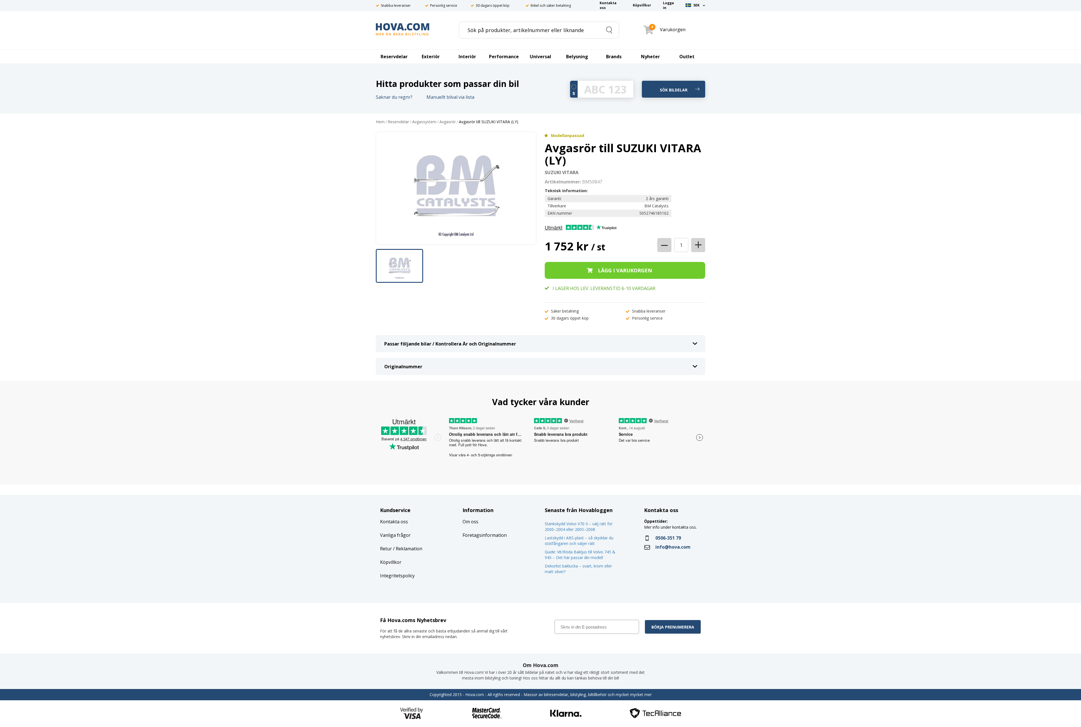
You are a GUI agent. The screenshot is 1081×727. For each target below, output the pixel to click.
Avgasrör (447, 122)
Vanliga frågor (395, 535)
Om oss (470, 522)
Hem (380, 122)
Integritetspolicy (397, 576)
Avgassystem (424, 122)
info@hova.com (673, 547)
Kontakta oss (394, 522)
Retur (386, 549)
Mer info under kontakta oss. (671, 527)
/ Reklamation (407, 549)
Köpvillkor (390, 562)
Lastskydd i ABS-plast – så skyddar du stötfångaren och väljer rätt (579, 540)
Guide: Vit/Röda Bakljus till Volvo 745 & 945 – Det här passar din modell (580, 554)
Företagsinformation (485, 535)
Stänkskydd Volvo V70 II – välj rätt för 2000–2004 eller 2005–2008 (579, 526)
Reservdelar (398, 122)
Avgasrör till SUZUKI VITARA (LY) (488, 122)
